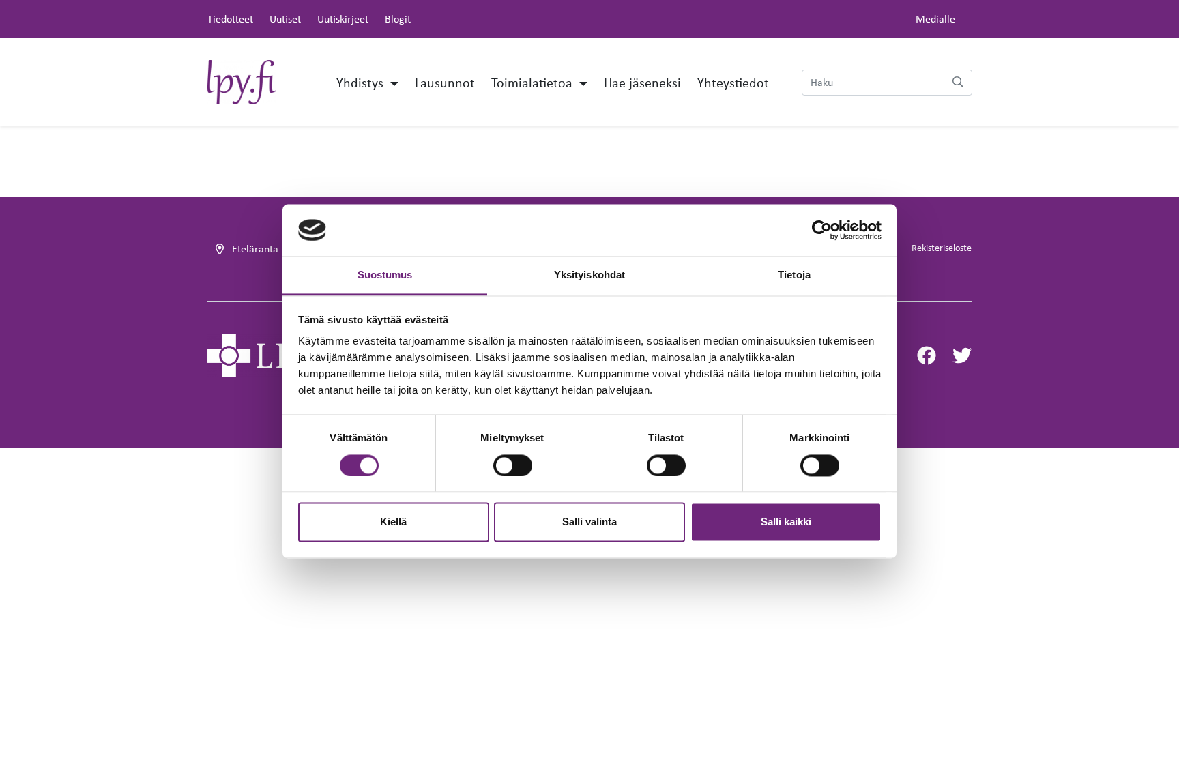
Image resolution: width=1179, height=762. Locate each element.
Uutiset (285, 19)
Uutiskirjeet (342, 19)
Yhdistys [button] (361, 82)
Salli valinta (589, 522)
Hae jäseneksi (642, 82)
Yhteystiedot (733, 82)
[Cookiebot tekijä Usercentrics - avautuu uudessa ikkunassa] (822, 230)
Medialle (935, 19)
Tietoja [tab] (794, 275)
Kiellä (393, 522)
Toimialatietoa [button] (533, 82)
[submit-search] (958, 83)
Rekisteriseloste (942, 247)
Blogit (398, 19)
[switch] (512, 465)
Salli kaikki (786, 522)
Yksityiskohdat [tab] (589, 275)
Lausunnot (445, 82)
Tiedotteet (230, 19)
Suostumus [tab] (385, 275)
